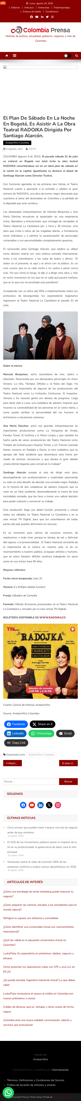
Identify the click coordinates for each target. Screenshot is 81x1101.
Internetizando (60, 1070)
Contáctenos (52, 11)
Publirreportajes (62, 7)
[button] (8, 1092)
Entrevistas (43, 7)
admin (32, 148)
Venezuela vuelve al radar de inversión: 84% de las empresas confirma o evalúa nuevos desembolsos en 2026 (41, 864)
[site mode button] (68, 56)
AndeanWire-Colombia (17, 142)
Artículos (29, 7)
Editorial (15, 7)
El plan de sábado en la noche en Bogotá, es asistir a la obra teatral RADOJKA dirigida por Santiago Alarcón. (70, 763)
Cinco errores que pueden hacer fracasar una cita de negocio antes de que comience (42, 830)
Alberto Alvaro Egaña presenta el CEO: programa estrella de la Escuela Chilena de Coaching (15, 763)
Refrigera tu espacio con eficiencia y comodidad (30, 918)
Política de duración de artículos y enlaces (31, 1085)
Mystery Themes (61, 1097)
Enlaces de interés (32, 11)
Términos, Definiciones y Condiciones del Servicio (35, 1080)
